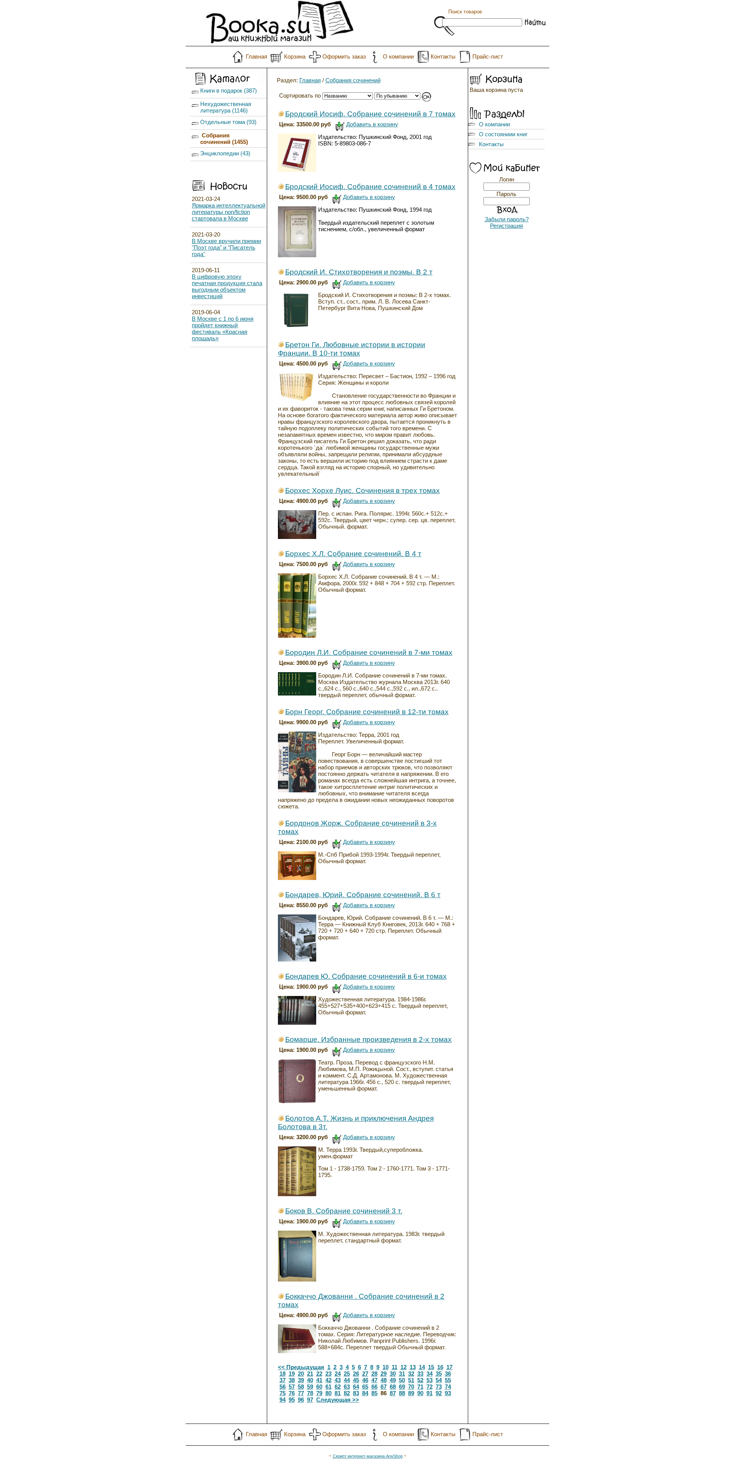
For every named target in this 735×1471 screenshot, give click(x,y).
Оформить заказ (344, 56)
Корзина (294, 56)
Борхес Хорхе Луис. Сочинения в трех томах (362, 491)
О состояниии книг (503, 134)
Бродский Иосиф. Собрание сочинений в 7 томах (370, 114)
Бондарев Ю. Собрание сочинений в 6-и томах (366, 976)
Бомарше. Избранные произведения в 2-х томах (368, 1039)
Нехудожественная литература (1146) (225, 107)
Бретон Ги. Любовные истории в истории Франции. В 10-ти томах (351, 349)
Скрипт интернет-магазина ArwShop (368, 1456)
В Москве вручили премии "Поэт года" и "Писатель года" (226, 247)
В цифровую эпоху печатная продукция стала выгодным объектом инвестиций (227, 286)
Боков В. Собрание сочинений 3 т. (343, 1211)
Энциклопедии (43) (225, 153)
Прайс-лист (487, 56)
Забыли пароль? (507, 219)
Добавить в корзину (372, 124)
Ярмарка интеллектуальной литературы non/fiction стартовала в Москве (228, 212)
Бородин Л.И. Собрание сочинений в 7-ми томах (368, 652)
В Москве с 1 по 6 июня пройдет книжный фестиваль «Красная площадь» (222, 328)
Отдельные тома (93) (228, 122)
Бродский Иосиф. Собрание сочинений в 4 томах (370, 187)
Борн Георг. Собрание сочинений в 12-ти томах (367, 712)
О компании (398, 56)
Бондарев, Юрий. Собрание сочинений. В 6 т (363, 895)
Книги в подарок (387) (228, 90)
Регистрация (506, 225)
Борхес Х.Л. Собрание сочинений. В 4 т (353, 554)
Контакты (443, 56)
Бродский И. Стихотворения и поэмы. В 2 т (359, 272)
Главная (256, 56)
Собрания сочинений (353, 80)
